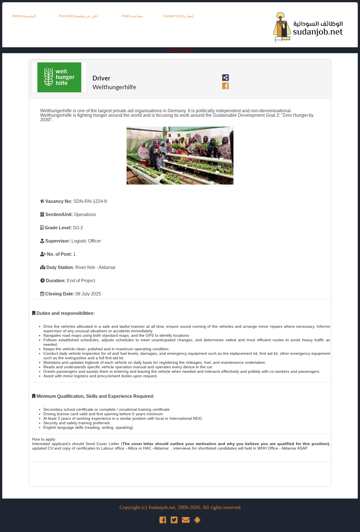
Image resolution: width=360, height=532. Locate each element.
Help (125, 16)
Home (16, 16)
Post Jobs (66, 16)
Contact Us (172, 16)
